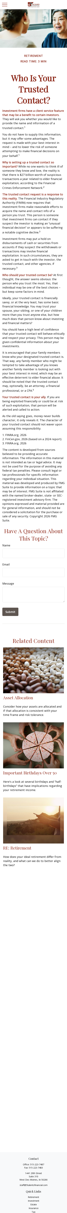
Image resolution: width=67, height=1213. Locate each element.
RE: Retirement (17, 848)
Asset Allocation (18, 697)
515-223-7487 (37, 1164)
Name (6, 545)
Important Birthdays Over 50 (30, 772)
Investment (33, 1200)
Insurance (33, 1208)
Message (8, 583)
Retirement (33, 1197)
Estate (33, 1204)
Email (6, 564)
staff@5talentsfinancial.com (34, 1185)
